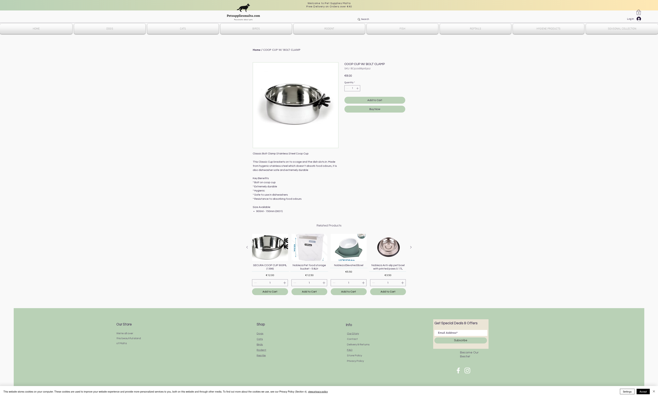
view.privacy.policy (318, 391)
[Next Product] (411, 247)
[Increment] (358, 88)
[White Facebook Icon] (458, 370)
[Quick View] (270, 247)
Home (256, 49)
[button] (638, 12)
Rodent (261, 350)
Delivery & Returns (358, 344)
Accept (643, 391)
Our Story (353, 333)
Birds (260, 344)
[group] (329, 264)
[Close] (654, 391)
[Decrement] (347, 88)
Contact (352, 339)
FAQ (349, 350)
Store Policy (354, 355)
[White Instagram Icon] (467, 370)
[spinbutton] (352, 88)
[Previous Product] (247, 247)
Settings (627, 391)
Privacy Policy (355, 361)
